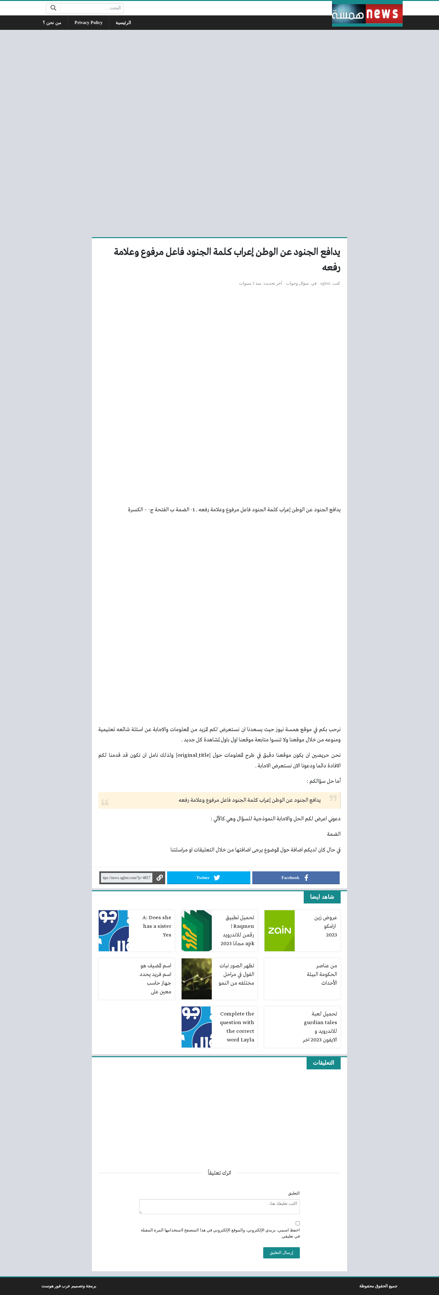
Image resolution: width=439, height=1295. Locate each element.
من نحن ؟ (52, 22)
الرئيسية (123, 22)
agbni (325, 283)
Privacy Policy (89, 22)
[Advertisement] (219, 132)
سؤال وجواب (297, 283)
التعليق (294, 1193)
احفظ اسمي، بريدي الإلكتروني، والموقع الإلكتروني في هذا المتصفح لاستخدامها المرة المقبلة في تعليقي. (220, 1233)
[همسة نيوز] (367, 14)
